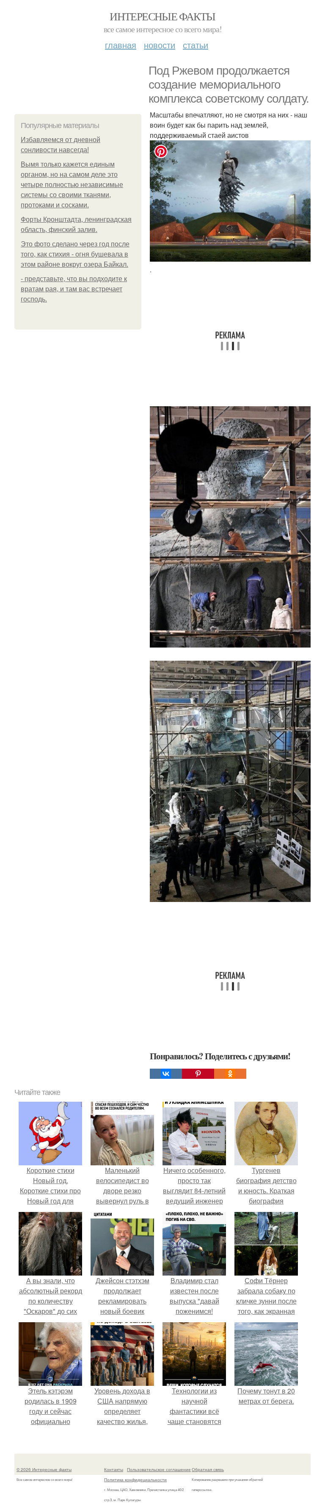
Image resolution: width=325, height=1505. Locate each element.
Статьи (195, 45)
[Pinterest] (198, 1074)
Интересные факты (162, 16)
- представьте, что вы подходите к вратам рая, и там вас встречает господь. (74, 289)
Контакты (113, 1469)
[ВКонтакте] (166, 1074)
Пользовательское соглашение (159, 1469)
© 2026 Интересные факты (44, 1469)
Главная (120, 45)
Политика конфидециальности (135, 1480)
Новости (159, 45)
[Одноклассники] (230, 1074)
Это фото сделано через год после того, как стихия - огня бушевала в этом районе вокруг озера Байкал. (75, 254)
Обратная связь (208, 1469)
